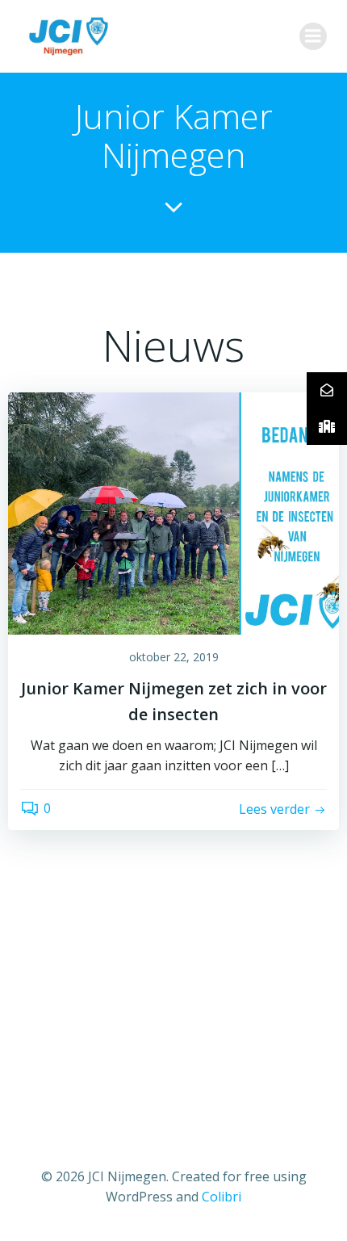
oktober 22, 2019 (174, 657)
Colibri (221, 1196)
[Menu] (313, 36)
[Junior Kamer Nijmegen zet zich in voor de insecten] (173, 512)
